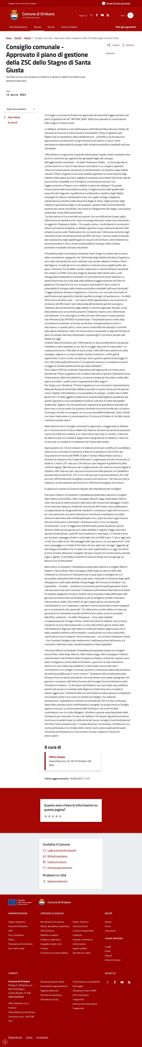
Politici (11, 939)
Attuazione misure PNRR (84, 990)
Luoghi (108, 946)
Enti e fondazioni (16, 935)
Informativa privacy (49, 999)
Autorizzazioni (79, 944)
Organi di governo (16, 921)
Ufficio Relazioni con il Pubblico (18, 1005)
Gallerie (108, 955)
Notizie (27, 38)
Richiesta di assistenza (51, 995)
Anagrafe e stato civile (51, 944)
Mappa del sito (15, 1037)
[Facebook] (95, 15)
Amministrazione (17, 913)
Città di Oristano (112, 960)
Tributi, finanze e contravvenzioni (80, 924)
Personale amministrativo (20, 944)
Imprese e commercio (83, 939)
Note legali (78, 986)
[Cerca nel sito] (130, 15)
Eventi (108, 951)
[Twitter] (90, 15)
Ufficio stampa (57, 757)
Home (9, 38)
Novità (18, 38)
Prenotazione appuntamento (53, 986)
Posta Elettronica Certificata (21, 1012)
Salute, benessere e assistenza (54, 926)
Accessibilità (42, 1037)
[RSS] (107, 15)
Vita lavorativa (47, 930)
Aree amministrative (18, 926)
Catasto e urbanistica (50, 939)
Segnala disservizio (49, 990)
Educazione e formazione (52, 921)
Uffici (10, 930)
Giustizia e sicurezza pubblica (54, 952)
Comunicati (110, 930)
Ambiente (77, 935)
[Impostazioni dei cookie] (5, 1042)
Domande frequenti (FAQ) (52, 981)
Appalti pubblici (80, 948)
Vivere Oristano (114, 938)
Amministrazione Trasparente (81, 997)
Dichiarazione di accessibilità (86, 981)
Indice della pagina (16, 109)
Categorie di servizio (52, 913)
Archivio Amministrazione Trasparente (85, 1006)
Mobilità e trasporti (49, 935)
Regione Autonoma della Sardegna (22, 3)
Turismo (44, 948)
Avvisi (108, 926)
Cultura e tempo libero (83, 930)
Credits (29, 1037)
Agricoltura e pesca (82, 952)
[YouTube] (101, 15)
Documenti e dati (16, 948)
